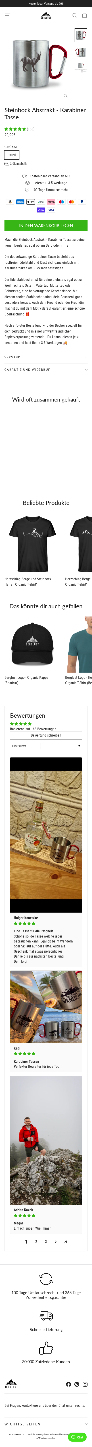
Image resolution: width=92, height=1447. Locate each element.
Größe (11, 147)
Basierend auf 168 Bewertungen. (33, 729)
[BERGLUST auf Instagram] (85, 1384)
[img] (46, 923)
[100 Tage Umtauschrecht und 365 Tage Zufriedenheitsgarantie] (46, 1279)
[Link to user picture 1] (46, 835)
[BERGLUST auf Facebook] (68, 1384)
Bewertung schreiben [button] (46, 735)
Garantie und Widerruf (27, 369)
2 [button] (36, 1241)
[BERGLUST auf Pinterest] (76, 1384)
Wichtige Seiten (22, 1424)
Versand (12, 357)
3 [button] (46, 1241)
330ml (12, 155)
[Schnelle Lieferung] (46, 1316)
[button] (15, 129)
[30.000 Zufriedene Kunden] (46, 1348)
